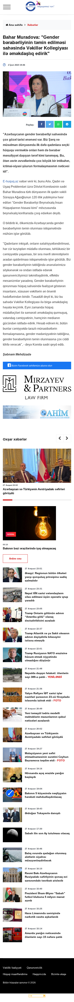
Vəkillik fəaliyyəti (12, 967)
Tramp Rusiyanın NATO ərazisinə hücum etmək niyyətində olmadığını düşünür (46, 657)
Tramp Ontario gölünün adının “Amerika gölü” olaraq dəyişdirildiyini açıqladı (44, 617)
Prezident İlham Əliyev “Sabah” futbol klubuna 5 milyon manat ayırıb (45, 897)
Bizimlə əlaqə (58, 974)
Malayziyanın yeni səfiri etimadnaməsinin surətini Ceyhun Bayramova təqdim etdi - (46, 757)
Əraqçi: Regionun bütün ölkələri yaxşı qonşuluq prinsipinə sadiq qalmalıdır (46, 577)
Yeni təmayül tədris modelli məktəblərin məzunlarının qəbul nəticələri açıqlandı (45, 717)
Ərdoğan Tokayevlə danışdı (42, 813)
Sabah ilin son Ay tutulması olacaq (47, 833)
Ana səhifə (15, 24)
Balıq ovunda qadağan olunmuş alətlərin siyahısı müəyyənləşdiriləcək (45, 857)
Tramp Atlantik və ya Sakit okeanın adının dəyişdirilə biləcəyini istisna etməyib (47, 637)
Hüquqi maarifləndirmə (15, 974)
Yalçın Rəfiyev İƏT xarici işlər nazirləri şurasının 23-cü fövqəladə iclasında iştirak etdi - (47, 697)
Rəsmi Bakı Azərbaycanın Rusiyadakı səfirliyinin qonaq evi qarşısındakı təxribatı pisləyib (46, 877)
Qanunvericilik (34, 967)
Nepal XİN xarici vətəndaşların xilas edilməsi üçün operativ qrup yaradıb (46, 597)
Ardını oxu (15, 558)
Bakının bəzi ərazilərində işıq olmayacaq (29, 548)
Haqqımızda (39, 974)
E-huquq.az (10, 181)
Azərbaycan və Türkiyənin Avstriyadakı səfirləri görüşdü (34, 491)
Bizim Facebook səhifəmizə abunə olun (31, 365)
